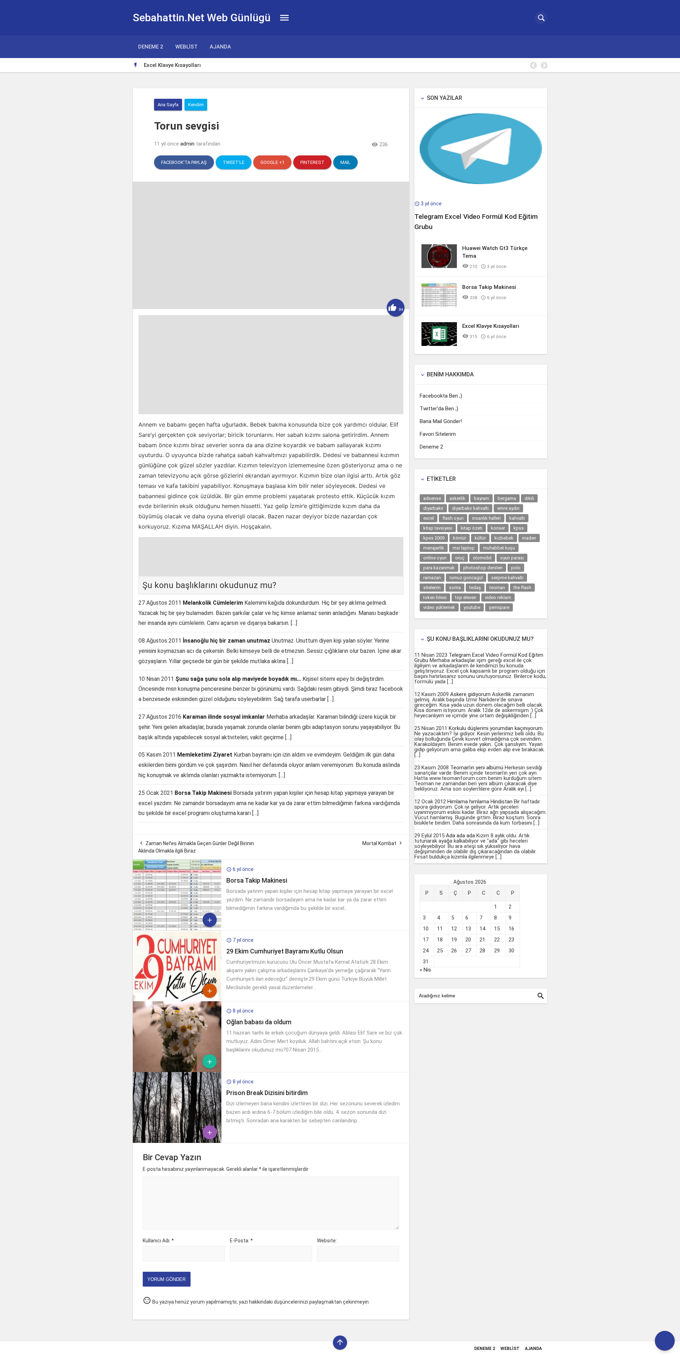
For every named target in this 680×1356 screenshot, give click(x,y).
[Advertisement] (270, 364)
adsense (432, 498)
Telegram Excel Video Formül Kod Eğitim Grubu (478, 657)
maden (529, 538)
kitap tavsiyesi (437, 528)
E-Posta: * (241, 1240)
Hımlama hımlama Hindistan (480, 801)
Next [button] (543, 65)
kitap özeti (471, 528)
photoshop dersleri (483, 567)
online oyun (435, 557)
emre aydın (508, 508)
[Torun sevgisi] (271, 307)
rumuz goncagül (466, 577)
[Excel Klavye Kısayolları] (439, 344)
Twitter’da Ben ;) (439, 408)
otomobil (482, 557)
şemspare (499, 607)
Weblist (186, 47)
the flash (522, 587)
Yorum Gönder (166, 1279)
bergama (507, 498)
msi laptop (464, 548)
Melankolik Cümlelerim (213, 602)
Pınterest (312, 162)
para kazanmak (439, 567)
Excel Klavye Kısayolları (172, 65)
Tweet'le (233, 162)
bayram (481, 498)
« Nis (425, 970)
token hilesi (435, 597)
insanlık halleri (486, 518)
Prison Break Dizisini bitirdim (267, 1092)
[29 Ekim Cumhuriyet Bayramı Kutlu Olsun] (177, 999)
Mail (345, 162)
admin (187, 144)
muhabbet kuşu (499, 548)
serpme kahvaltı (507, 577)
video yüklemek (439, 607)
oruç (459, 557)
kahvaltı (517, 518)
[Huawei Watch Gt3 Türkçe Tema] (439, 266)
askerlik (457, 498)
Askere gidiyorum (470, 694)
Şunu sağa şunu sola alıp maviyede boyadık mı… (238, 679)
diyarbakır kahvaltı (470, 508)
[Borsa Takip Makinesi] (177, 928)
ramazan (432, 577)
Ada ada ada (460, 835)
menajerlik (433, 548)
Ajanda (220, 47)
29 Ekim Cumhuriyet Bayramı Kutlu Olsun (284, 951)
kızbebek (504, 538)
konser (498, 528)
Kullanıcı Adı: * (158, 1240)
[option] (345, 65)
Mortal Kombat (379, 843)
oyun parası (512, 557)
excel (428, 518)
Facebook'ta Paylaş (184, 162)
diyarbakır (433, 508)
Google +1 (272, 162)
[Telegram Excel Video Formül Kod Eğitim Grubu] (481, 182)
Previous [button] (533, 65)
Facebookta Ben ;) (441, 396)
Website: (327, 1240)
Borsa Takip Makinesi (203, 793)
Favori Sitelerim (438, 434)
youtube (472, 607)
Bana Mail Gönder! (441, 421)
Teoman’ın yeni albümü (476, 767)
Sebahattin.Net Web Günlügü (202, 17)
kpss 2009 (433, 538)
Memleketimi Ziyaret (204, 754)
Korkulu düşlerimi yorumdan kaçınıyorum (496, 728)
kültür (480, 538)
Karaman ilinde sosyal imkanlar (224, 716)
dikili (529, 498)
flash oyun (453, 518)
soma (455, 587)
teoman (497, 587)
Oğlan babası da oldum (258, 1022)
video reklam (498, 597)
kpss (519, 528)
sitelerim (432, 587)
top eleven (465, 597)
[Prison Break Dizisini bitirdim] (177, 1141)
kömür (459, 538)
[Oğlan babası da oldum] (177, 1070)
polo (516, 567)
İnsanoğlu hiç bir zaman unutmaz (226, 640)
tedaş (475, 587)
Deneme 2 (150, 47)
